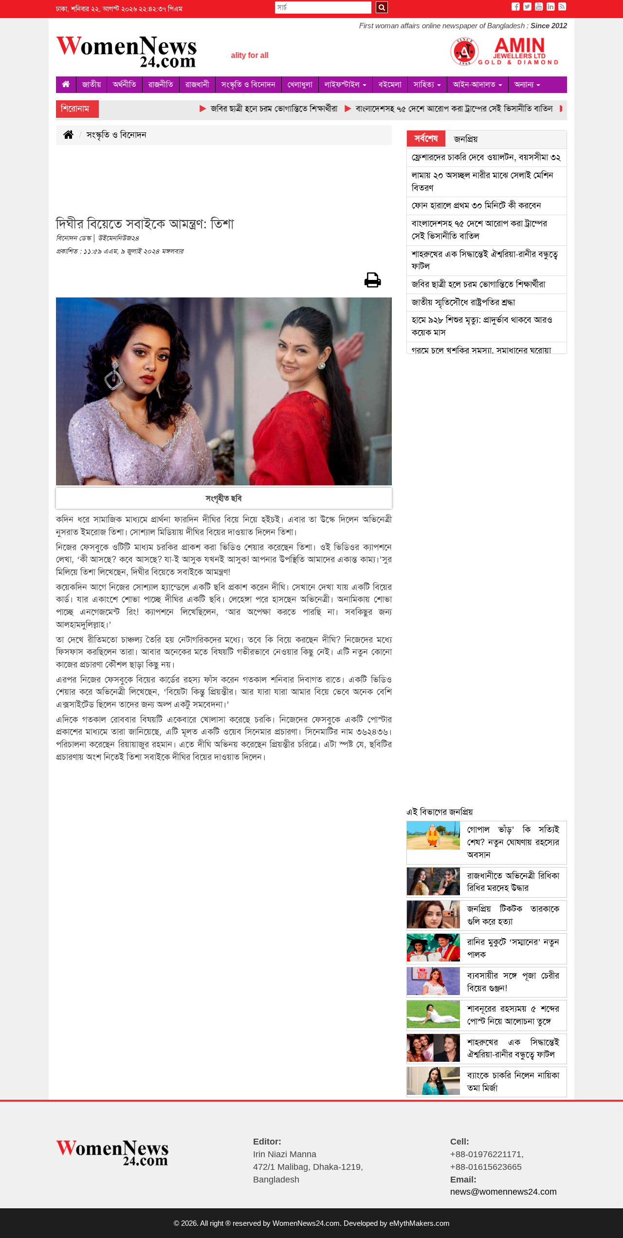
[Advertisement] (233, 186)
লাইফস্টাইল (343, 84)
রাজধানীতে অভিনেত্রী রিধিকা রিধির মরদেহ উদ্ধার (513, 882)
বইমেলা (390, 84)
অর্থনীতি (124, 84)
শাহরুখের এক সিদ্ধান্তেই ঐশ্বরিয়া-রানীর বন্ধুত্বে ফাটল (513, 1048)
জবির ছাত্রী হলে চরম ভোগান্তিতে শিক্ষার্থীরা (478, 284)
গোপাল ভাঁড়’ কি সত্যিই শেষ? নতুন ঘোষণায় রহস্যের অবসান (513, 842)
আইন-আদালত (475, 84)
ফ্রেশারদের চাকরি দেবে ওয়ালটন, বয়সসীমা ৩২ (486, 157)
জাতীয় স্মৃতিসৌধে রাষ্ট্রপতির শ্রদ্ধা (463, 302)
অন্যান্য (524, 84)
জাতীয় (91, 84)
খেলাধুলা (300, 84)
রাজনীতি (160, 84)
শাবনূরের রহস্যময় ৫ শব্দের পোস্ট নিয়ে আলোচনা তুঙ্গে (513, 1015)
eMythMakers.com (419, 1223)
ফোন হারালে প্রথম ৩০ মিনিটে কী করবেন (476, 205)
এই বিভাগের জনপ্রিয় (439, 812)
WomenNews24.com (306, 1223)
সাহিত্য (425, 84)
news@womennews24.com (503, 1192)
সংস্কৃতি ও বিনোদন (248, 84)
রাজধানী (197, 84)
